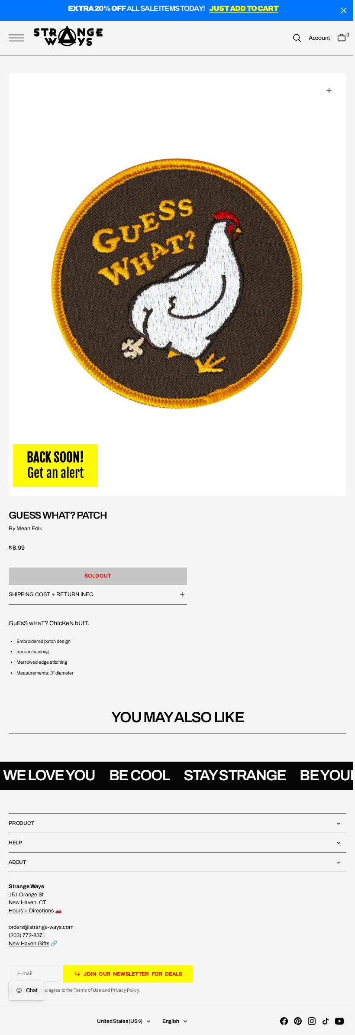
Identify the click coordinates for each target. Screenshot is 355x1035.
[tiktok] (319, 1021)
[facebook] (277, 1021)
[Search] (290, 38)
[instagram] (305, 1021)
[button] (19, 38)
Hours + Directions (31, 911)
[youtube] (333, 1021)
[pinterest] (291, 1021)
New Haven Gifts (29, 944)
